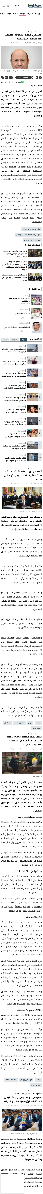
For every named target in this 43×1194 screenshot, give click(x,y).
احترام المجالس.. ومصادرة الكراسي (17, 327)
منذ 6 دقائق (25, 317)
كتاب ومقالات (24, 309)
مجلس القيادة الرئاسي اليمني (28, 234)
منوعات (22, 358)
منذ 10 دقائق (25, 331)
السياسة (31, 31)
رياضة (27, 295)
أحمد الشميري (36, 85)
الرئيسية (38, 13)
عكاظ (38, 31)
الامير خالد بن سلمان (32, 240)
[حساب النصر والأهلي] (36, 313)
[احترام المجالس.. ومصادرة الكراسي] (36, 327)
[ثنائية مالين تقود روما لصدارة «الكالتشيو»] (36, 299)
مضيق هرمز (19, 722)
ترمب (38, 722)
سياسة (22, 13)
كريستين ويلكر (26, 1079)
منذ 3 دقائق (25, 303)
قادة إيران (36, 728)
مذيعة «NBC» (10, 1079)
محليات (30, 13)
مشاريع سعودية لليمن (31, 229)
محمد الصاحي (36, 776)
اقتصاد (15, 13)
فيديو (9, 13)
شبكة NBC (35, 1085)
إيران (30, 722)
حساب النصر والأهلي (22, 313)
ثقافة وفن (21, 370)
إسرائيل (7, 722)
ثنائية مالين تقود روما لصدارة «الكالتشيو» (19, 299)
